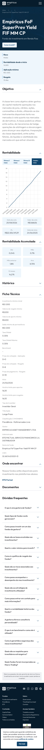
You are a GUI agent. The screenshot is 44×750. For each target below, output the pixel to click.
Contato (25, 704)
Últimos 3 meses (7, 162)
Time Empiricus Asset (29, 702)
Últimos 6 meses (16, 162)
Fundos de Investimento (9, 699)
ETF (3, 704)
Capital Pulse (6, 712)
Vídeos (4, 717)
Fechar (22, 744)
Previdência (6, 702)
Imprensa (26, 720)
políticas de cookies (26, 739)
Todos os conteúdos (8, 720)
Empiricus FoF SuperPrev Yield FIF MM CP (15, 12)
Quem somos (27, 699)
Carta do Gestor (7, 715)
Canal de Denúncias (29, 717)
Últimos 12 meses (26, 162)
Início (4, 10)
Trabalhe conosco (28, 712)
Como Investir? (9, 45)
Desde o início (35, 162)
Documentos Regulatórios (31, 715)
